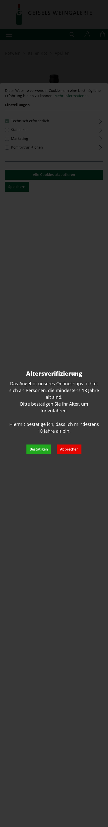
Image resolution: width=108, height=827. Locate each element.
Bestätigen (39, 449)
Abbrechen (69, 449)
